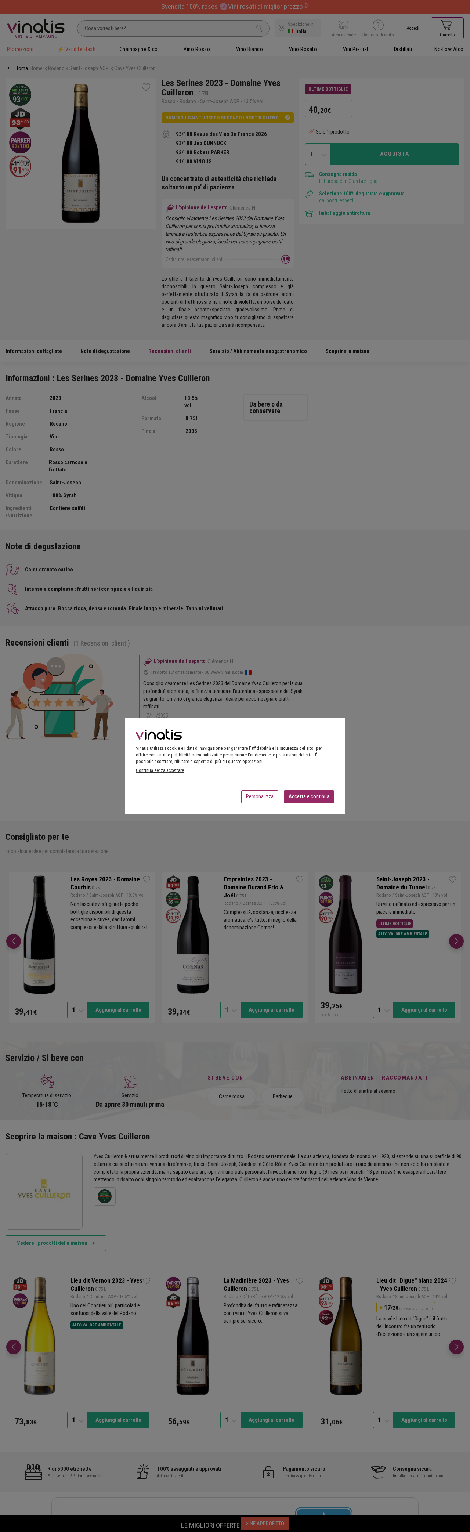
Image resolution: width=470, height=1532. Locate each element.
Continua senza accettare (160, 770)
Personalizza (260, 796)
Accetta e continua (309, 796)
